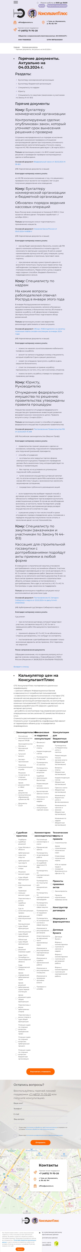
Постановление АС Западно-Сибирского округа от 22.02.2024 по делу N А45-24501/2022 (37, 600)
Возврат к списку (21, 667)
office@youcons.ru (25, 22)
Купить (42, 6)
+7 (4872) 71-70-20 (28, 30)
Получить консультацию (57, 6)
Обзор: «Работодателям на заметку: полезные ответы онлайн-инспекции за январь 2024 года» (40, 331)
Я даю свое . (41, 1135)
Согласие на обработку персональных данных (41, 1127)
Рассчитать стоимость (40, 1072)
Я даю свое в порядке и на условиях (43, 1128)
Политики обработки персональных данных (40, 1129)
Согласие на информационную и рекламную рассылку (44, 1135)
